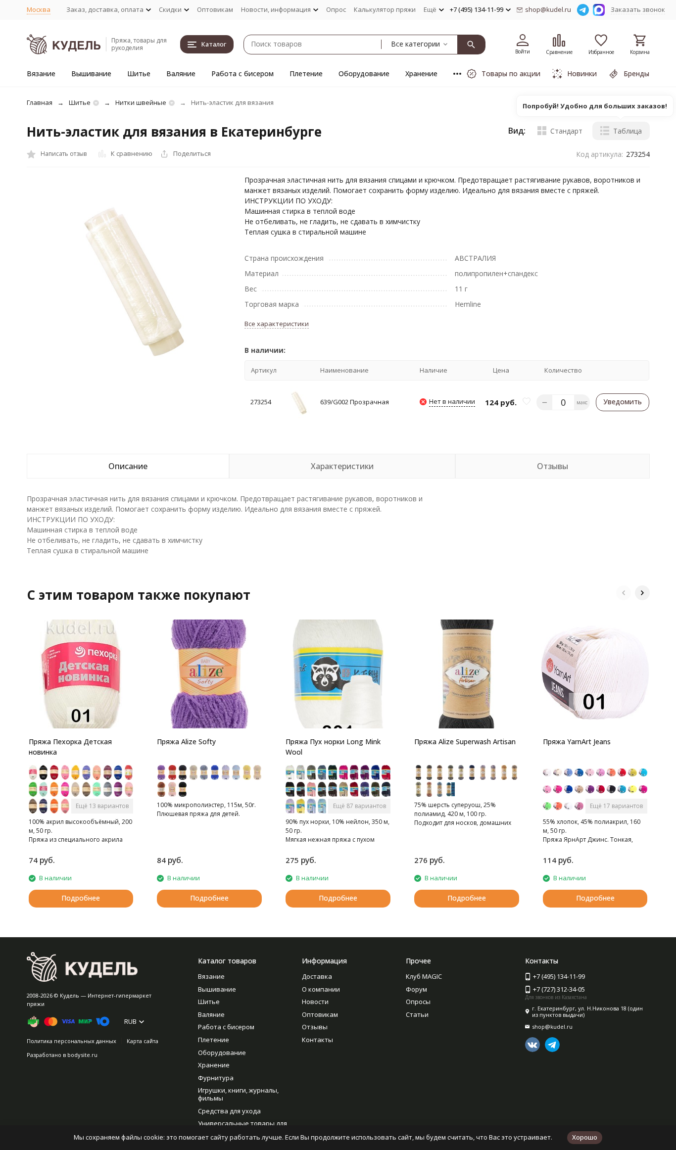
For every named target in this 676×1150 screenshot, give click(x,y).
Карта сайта (142, 1041)
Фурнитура (216, 1077)
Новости (315, 1001)
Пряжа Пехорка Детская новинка (70, 747)
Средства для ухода (229, 1110)
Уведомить (622, 401)
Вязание (41, 73)
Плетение (306, 73)
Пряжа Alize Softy (186, 741)
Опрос (336, 9)
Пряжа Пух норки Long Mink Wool (333, 747)
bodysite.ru (82, 1054)
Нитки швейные (140, 102)
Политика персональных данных (71, 1041)
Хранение (421, 73)
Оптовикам (215, 9)
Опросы (418, 1001)
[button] (623, 592)
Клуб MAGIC (424, 976)
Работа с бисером (242, 73)
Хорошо (584, 1137)
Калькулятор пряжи (385, 9)
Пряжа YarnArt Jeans (577, 741)
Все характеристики (276, 323)
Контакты (317, 1039)
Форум (416, 989)
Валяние (180, 73)
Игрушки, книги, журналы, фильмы (238, 1094)
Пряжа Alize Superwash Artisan (465, 741)
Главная (39, 102)
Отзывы (315, 1026)
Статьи (417, 1014)
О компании (321, 989)
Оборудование (363, 73)
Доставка (317, 976)
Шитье (138, 73)
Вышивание (91, 73)
